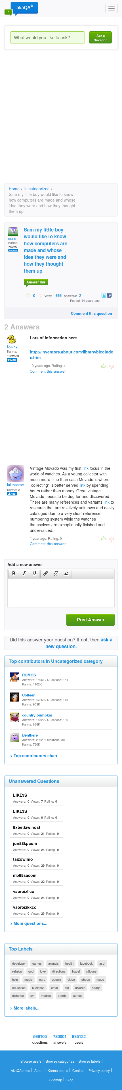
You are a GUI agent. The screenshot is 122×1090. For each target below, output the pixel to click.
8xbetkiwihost (26, 827)
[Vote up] (28, 295)
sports (62, 995)
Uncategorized (37, 188)
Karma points (58, 1070)
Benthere (30, 735)
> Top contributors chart (33, 755)
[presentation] (14, 574)
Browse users (30, 1061)
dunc (12, 238)
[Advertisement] (61, 121)
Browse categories (60, 1061)
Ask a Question (101, 37)
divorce (80, 987)
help (15, 979)
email (54, 987)
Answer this (36, 282)
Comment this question (91, 313)
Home (14, 188)
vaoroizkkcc (24, 907)
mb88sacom (24, 875)
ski (67, 987)
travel (76, 971)
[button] (14, 574)
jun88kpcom (25, 843)
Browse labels (89, 1061)
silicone (91, 971)
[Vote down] (40, 295)
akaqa (96, 987)
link (86, 468)
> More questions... (28, 923)
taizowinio (23, 859)
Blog (69, 1079)
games (37, 963)
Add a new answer (25, 564)
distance (18, 995)
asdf (102, 963)
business (38, 987)
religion (17, 971)
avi (32, 995)
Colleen (28, 695)
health (69, 963)
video (71, 979)
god (30, 971)
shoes (85, 979)
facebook (86, 963)
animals (53, 963)
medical (46, 995)
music (28, 979)
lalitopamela (17, 484)
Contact (78, 1070)
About (38, 1070)
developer (19, 963)
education (19, 987)
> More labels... (24, 1008)
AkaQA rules (20, 1070)
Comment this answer (48, 371)
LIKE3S (20, 795)
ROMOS (29, 675)
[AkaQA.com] (21, 8)
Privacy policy (99, 1070)
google (56, 979)
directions (59, 971)
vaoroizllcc (23, 891)
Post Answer (90, 619)
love (43, 971)
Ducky (12, 346)
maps (100, 979)
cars (42, 979)
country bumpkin (37, 715)
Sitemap (55, 1079)
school (77, 995)
